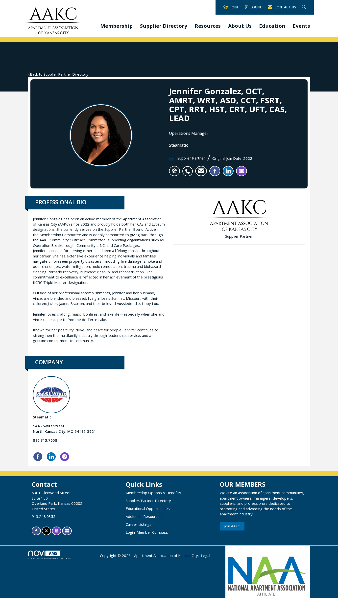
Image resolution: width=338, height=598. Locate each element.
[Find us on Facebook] (36, 531)
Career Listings (138, 524)
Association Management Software (50, 558)
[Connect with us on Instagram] (56, 531)
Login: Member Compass (147, 532)
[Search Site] (305, 7)
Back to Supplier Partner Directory (59, 74)
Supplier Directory (163, 25)
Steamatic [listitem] (42, 416)
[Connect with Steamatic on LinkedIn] (51, 457)
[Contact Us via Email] (67, 531)
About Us (240, 25)
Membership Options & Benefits (153, 492)
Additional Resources (144, 516)
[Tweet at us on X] (46, 531)
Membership (116, 25)
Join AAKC (232, 526)
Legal (205, 555)
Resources (208, 25)
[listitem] (188, 168)
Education (272, 25)
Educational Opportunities (148, 508)
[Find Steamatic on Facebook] (38, 457)
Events (301, 25)
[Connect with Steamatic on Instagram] (65, 457)
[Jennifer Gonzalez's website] (174, 171)
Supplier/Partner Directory (148, 500)
